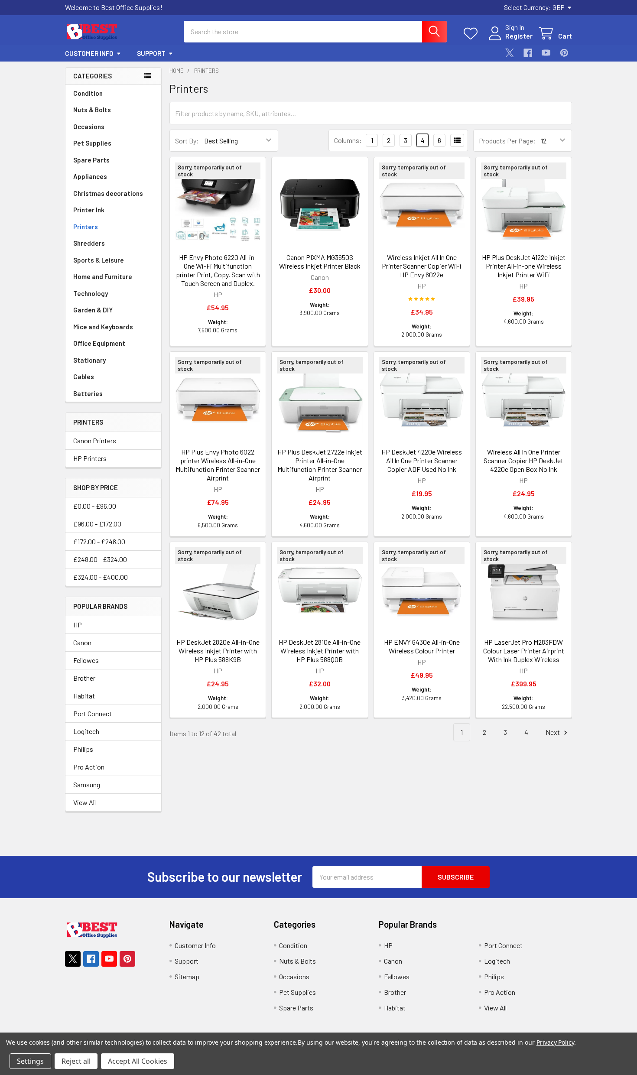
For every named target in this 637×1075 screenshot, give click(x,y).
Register (519, 36)
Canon (82, 642)
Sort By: (187, 140)
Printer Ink (88, 210)
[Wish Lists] (472, 33)
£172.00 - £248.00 (99, 541)
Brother (84, 678)
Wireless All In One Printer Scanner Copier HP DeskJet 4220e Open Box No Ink (523, 460)
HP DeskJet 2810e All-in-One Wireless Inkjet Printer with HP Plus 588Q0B (320, 650)
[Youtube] (546, 53)
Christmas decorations (108, 193)
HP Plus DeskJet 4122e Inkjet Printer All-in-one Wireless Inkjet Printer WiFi (524, 266)
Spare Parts (91, 160)
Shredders (89, 243)
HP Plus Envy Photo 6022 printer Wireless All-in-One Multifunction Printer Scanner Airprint (218, 465)
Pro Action (88, 767)
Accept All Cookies (137, 1061)
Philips (83, 749)
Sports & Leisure (98, 260)
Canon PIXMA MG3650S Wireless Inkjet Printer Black (320, 261)
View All (84, 802)
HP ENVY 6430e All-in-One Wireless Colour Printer (422, 646)
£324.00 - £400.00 (100, 577)
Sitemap (187, 976)
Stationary (89, 360)
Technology (90, 293)
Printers (85, 227)
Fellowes (86, 660)
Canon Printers (94, 440)
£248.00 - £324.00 (100, 559)
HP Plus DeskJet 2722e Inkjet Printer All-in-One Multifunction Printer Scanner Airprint (319, 465)
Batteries (88, 393)
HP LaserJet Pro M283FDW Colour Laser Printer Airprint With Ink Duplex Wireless (523, 650)
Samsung (86, 784)
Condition (88, 93)
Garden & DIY (93, 310)
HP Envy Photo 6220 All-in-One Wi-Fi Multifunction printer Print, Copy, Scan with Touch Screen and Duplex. (218, 270)
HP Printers (90, 458)
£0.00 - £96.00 (94, 506)
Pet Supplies (92, 143)
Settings (30, 1061)
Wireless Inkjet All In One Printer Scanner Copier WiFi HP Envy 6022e (422, 266)
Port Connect (92, 713)
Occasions (88, 126)
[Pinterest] (564, 53)
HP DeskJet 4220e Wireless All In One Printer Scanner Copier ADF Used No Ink (421, 460)
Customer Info (89, 53)
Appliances (90, 176)
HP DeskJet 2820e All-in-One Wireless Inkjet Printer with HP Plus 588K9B (218, 650)
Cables (83, 376)
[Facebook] (528, 53)
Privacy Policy (555, 1042)
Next (553, 732)
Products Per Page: (507, 140)
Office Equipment (99, 343)
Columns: (348, 140)
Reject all (76, 1061)
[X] (509, 53)
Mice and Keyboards (103, 327)
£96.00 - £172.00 (97, 524)
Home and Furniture (102, 276)
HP (77, 624)
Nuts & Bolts (92, 110)
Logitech (86, 731)
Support (151, 53)
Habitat (84, 696)
